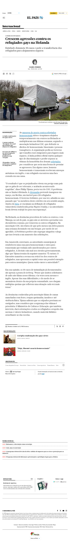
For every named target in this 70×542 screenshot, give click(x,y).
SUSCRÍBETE (53, 13)
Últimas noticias (8, 441)
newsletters (7, 479)
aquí (43, 374)
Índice (43, 526)
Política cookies (38, 524)
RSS (41, 526)
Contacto (16, 524)
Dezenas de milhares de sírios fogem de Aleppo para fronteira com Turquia (9, 154)
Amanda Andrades (21, 351)
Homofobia (23, 365)
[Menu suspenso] (3, 17)
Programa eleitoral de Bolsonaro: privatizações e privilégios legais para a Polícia (32, 457)
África (13, 31)
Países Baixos (51, 365)
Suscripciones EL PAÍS (22, 526)
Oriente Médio (25, 31)
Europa (19, 31)
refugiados (56, 161)
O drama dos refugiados (12, 36)
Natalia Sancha (21, 338)
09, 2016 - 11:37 (36, 69)
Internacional (11, 26)
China (32, 31)
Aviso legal (31, 524)
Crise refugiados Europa (12, 365)
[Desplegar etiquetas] (63, 365)
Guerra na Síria (32, 365)
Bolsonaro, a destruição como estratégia (19, 444)
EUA (36, 31)
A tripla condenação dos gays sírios (9, 137)
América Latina (6, 31)
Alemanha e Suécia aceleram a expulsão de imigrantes (9, 164)
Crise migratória (41, 365)
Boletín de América (9, 483)
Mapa (54, 524)
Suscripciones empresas (33, 526)
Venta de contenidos (23, 524)
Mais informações (10, 373)
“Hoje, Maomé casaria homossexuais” (33, 348)
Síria (17, 204)
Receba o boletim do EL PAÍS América (18, 326)
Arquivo (40, 479)
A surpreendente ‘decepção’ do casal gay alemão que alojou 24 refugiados (9, 145)
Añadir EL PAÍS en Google (60, 73)
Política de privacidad (47, 524)
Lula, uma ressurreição (13, 448)
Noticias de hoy (49, 526)
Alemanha (35, 192)
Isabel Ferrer (35, 67)
